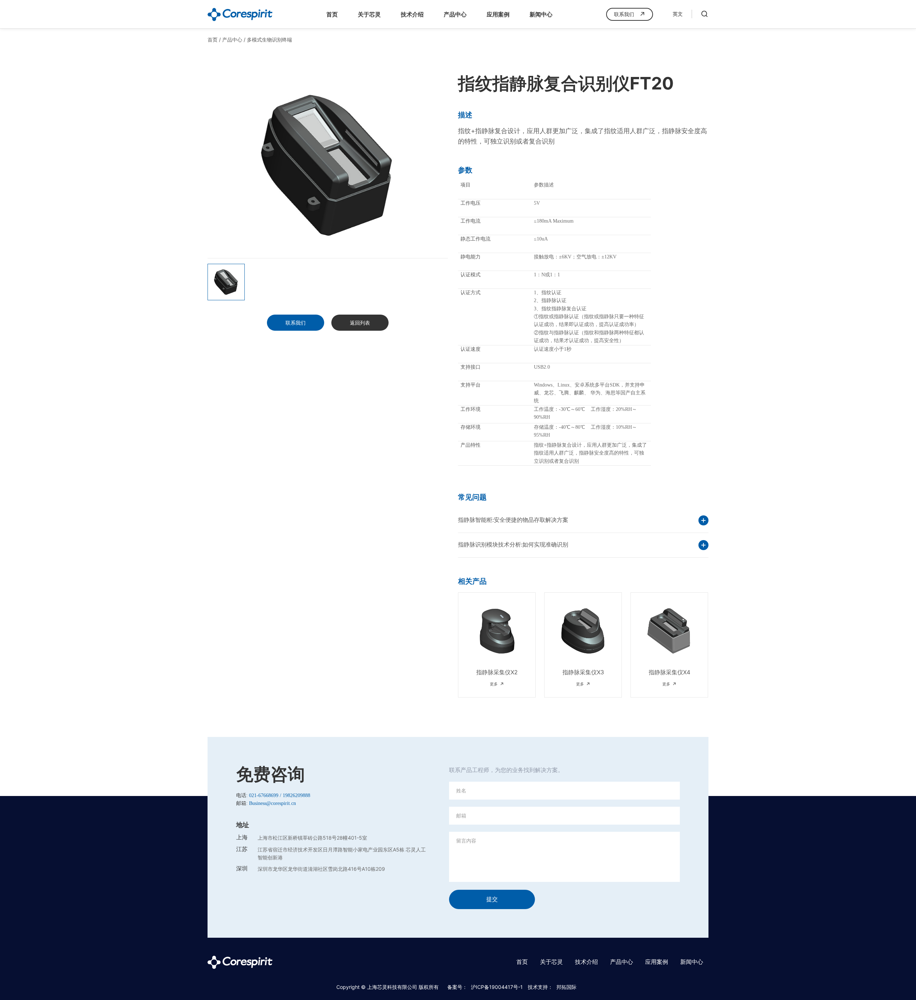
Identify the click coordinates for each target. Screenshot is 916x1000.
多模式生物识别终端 (269, 40)
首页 (332, 14)
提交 (492, 899)
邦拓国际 (566, 987)
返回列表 (360, 323)
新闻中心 (541, 14)
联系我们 (624, 14)
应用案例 (498, 14)
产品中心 (455, 14)
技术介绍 (412, 14)
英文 (678, 14)
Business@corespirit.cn (272, 803)
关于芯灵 (369, 14)
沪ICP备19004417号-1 (497, 987)
